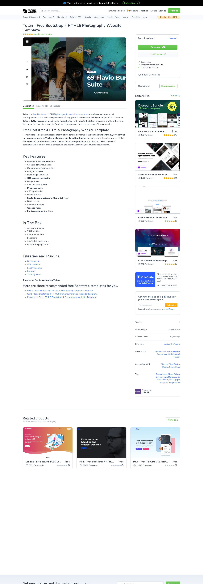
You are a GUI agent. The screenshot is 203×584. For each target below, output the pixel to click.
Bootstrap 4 (33, 261)
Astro (125, 17)
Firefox (177, 364)
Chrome (164, 364)
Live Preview (156, 54)
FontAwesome (34, 267)
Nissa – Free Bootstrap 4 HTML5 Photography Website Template (60, 290)
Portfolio (136, 17)
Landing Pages (114, 17)
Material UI (62, 17)
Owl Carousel (33, 264)
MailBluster (170, 309)
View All (175, 96)
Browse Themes (116, 10)
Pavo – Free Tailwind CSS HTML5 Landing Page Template (164, 461)
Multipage (172, 377)
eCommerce (99, 17)
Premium (133, 10)
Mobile (165, 367)
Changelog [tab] (55, 105)
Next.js (88, 17)
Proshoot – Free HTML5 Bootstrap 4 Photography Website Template (62, 297)
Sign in (154, 10)
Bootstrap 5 (48, 17)
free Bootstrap (40, 114)
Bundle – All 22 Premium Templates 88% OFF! (163, 131)
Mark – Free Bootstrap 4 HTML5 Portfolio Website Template (112, 461)
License (173, 38)
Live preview (170, 123)
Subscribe (171, 305)
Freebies (144, 10)
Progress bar (174, 382)
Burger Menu (161, 374)
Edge (171, 364)
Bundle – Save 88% (168, 17)
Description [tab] (28, 105)
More (145, 17)
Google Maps (161, 377)
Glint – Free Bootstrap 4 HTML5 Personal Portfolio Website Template (62, 293)
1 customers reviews (43, 34)
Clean (170, 374)
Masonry (31, 271)
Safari (177, 367)
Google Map (162, 354)
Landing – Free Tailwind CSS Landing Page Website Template (59, 461)
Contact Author (168, 86)
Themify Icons (34, 274)
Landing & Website (172, 344)
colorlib (146, 392)
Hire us (174, 10)
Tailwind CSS (75, 17)
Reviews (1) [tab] (42, 105)
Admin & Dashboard (31, 17)
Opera (171, 367)
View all (172, 419)
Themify (176, 357)
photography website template (71, 114)
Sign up (162, 10)
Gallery (177, 374)
